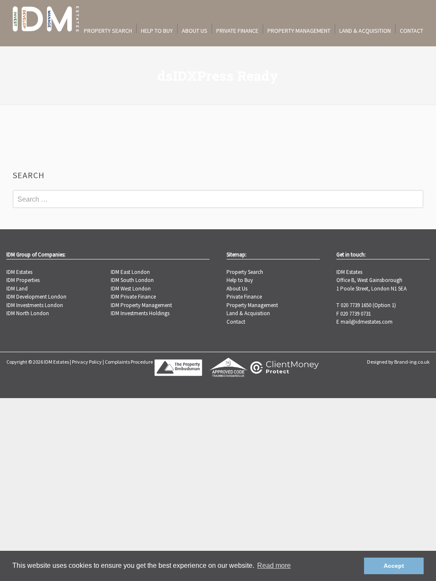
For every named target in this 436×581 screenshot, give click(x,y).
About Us (194, 31)
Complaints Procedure (129, 362)
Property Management (298, 31)
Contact (411, 31)
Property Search (108, 31)
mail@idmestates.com (367, 321)
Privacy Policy (87, 362)
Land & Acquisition (365, 31)
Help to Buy (240, 280)
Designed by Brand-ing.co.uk (398, 362)
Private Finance (237, 31)
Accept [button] (394, 565)
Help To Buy (157, 31)
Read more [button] (274, 565)
